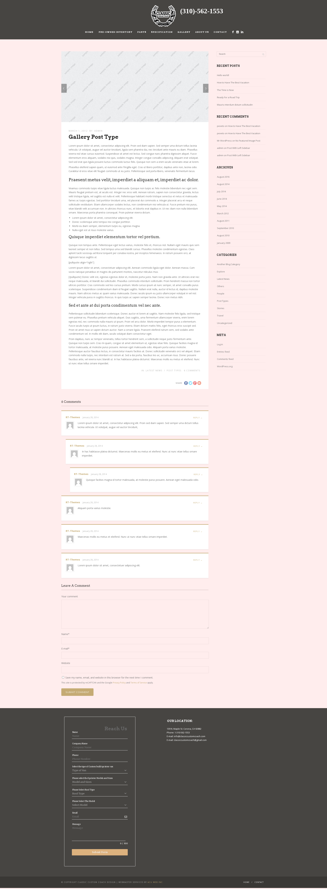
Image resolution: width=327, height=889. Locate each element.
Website (65, 663)
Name (65, 634)
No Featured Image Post (248, 140)
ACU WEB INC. (156, 882)
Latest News (154, 370)
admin (98, 130)
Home (89, 32)
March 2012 (223, 213)
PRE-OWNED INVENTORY (115, 32)
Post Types (174, 370)
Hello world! (223, 75)
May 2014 (222, 206)
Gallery (183, 32)
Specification (162, 32)
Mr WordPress (224, 140)
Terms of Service (138, 682)
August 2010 (223, 235)
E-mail (65, 648)
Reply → (198, 417)
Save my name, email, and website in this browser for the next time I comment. (109, 677)
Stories (220, 308)
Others (220, 286)
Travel (220, 315)
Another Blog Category (228, 264)
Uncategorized (224, 323)
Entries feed (223, 351)
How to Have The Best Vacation (233, 82)
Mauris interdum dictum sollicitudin (235, 104)
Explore (221, 271)
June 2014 (222, 198)
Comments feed (225, 359)
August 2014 (223, 184)
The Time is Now (225, 90)
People (220, 293)
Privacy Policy (119, 682)
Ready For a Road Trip (228, 97)
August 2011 (223, 220)
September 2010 (225, 228)
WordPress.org (224, 366)
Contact (220, 32)
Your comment (69, 596)
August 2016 (223, 176)
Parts (141, 32)
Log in (220, 344)
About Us (202, 32)
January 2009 (223, 242)
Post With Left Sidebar (238, 148)
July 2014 (221, 191)
